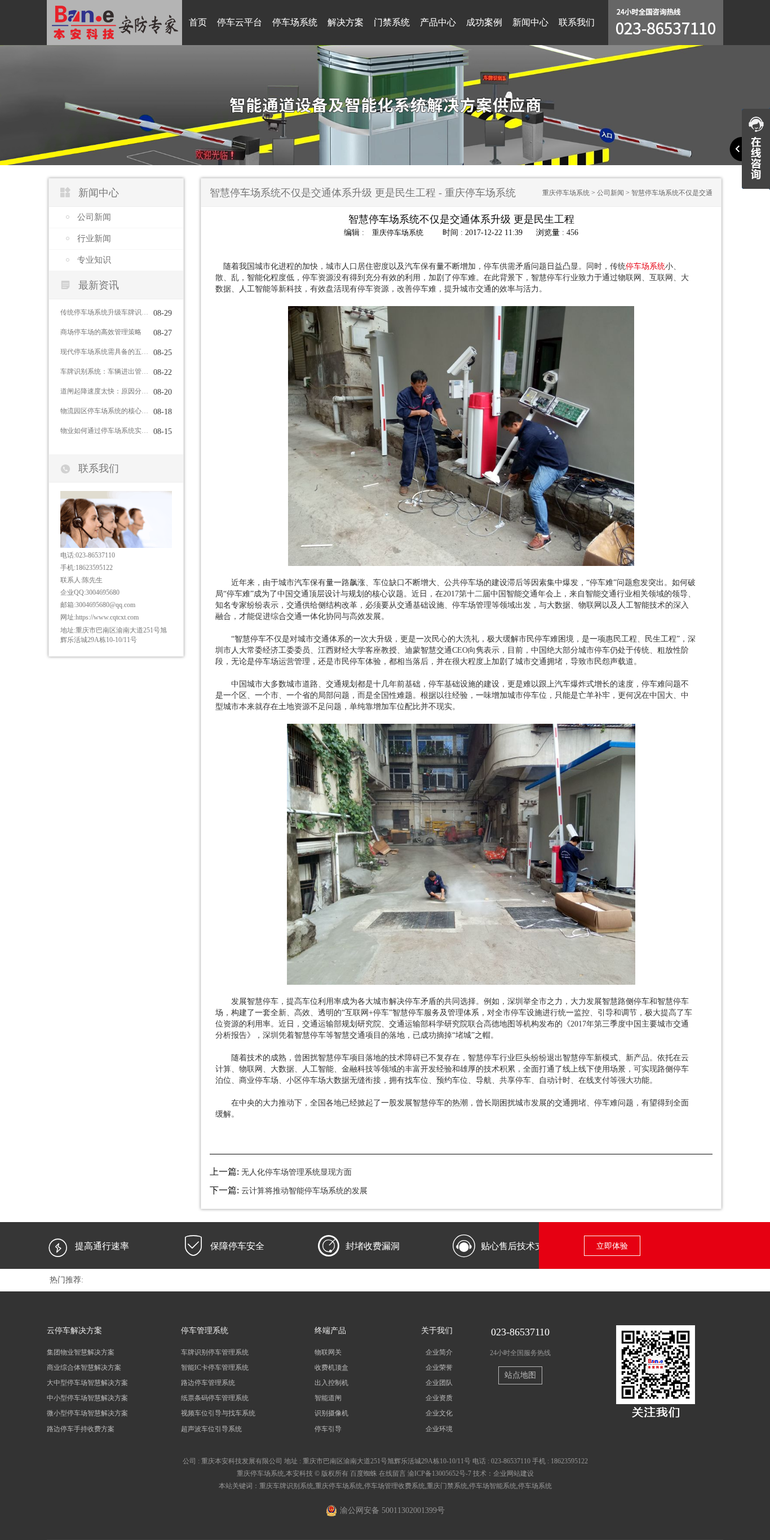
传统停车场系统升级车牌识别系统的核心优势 (104, 312)
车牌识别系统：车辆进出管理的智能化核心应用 (104, 371)
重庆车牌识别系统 (286, 1486)
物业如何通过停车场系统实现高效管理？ (104, 431)
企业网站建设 (513, 1473)
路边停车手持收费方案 (80, 1429)
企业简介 (439, 1352)
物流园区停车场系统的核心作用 (104, 411)
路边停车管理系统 (208, 1383)
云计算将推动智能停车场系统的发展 (304, 1191)
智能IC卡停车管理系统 (215, 1367)
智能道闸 (328, 1398)
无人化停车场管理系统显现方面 (296, 1172)
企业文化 (439, 1413)
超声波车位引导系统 (211, 1429)
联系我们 (577, 22)
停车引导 (328, 1429)
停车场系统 (294, 22)
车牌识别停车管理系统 (215, 1352)
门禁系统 (392, 22)
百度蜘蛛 (363, 1473)
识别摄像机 (331, 1413)
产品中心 (438, 22)
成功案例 (484, 22)
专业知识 (94, 259)
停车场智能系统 (492, 1486)
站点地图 (520, 1375)
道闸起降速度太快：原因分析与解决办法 (104, 391)
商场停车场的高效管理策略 (100, 332)
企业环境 (439, 1429)
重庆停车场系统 (566, 193)
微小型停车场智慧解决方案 (87, 1413)
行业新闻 (94, 238)
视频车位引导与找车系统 (218, 1413)
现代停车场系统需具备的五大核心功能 (104, 352)
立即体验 (612, 1246)
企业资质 (439, 1398)
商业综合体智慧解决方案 (84, 1367)
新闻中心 (530, 22)
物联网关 (328, 1352)
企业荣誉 (439, 1367)
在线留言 (392, 1473)
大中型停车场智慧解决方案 (87, 1383)
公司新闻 (94, 217)
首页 (198, 22)
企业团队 (439, 1383)
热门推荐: (66, 1280)
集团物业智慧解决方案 (80, 1352)
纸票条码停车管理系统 (215, 1398)
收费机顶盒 (331, 1367)
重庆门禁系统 (447, 1486)
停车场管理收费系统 (394, 1486)
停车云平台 (239, 22)
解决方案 (346, 22)
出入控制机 (331, 1383)
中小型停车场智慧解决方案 (87, 1398)
